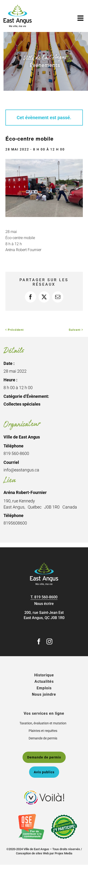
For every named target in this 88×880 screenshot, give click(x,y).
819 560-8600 (45, 597)
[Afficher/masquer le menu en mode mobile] (80, 18)
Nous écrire (44, 603)
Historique (44, 675)
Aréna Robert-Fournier (25, 492)
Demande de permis (43, 738)
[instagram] (49, 641)
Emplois (44, 688)
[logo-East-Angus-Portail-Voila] (44, 792)
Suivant (74, 330)
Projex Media (63, 853)
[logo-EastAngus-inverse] (44, 564)
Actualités (44, 681)
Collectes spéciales (22, 404)
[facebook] (39, 641)
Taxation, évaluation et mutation (42, 723)
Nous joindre (44, 694)
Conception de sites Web (32, 853)
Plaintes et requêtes (43, 731)
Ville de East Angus (22, 436)
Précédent (16, 330)
